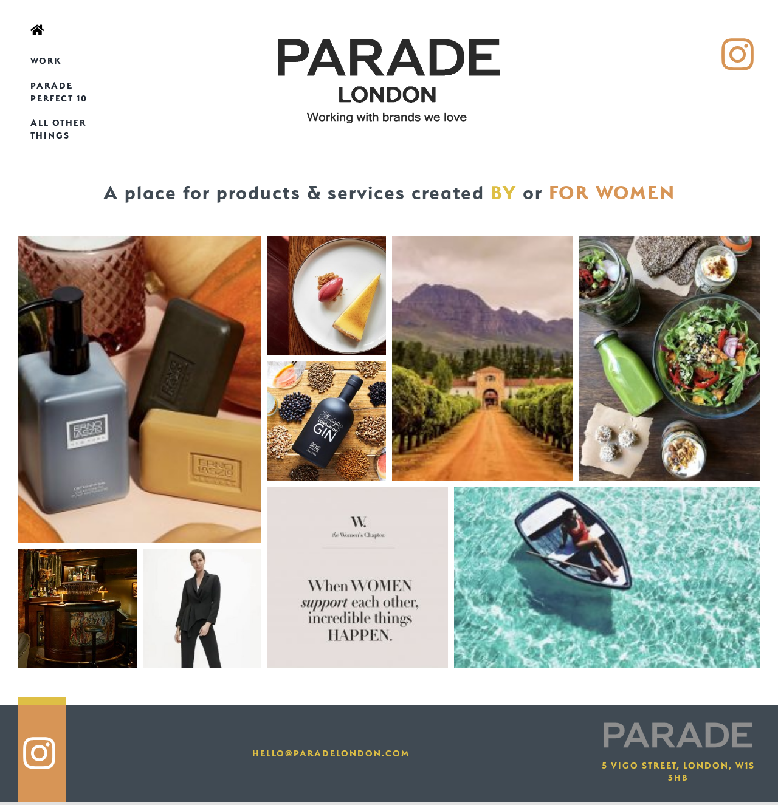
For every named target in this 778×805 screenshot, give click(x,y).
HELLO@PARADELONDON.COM (331, 753)
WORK (45, 60)
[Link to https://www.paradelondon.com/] (64, 30)
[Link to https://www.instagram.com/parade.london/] (737, 54)
